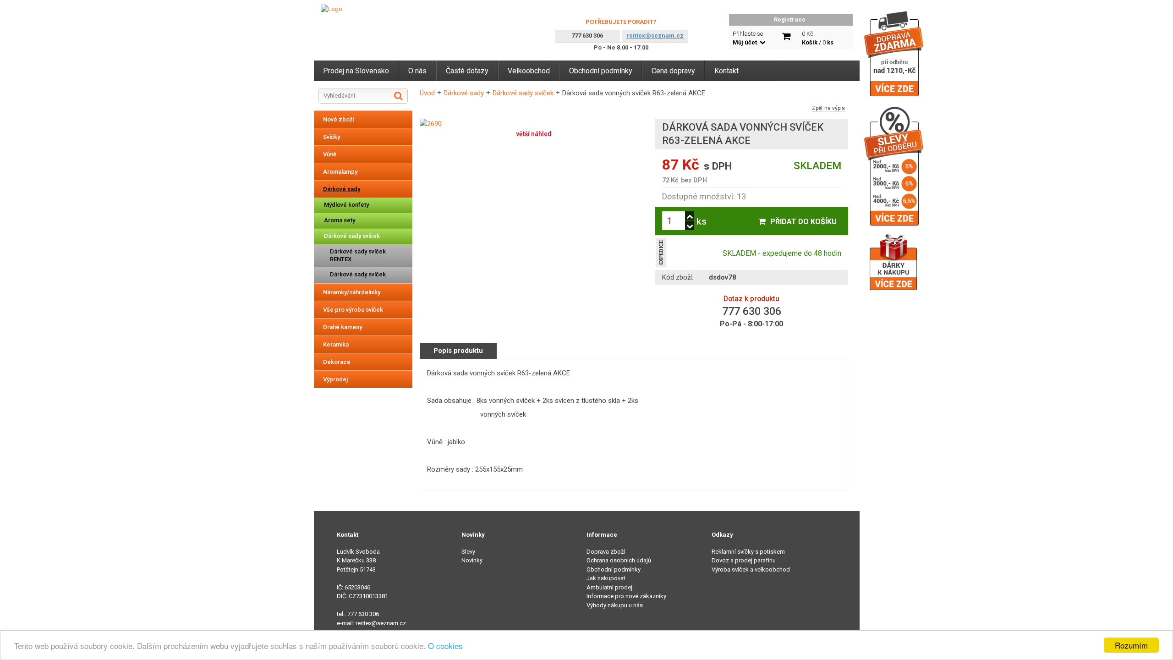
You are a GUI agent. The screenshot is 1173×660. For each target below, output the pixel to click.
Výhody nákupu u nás (614, 605)
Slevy (468, 551)
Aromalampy (340, 171)
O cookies (445, 645)
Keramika (336, 344)
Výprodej (335, 379)
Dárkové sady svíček (352, 235)
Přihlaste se (748, 38)
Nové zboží (338, 119)
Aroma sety (339, 220)
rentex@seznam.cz (655, 35)
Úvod (427, 93)
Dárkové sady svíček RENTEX (358, 255)
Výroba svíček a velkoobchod (751, 569)
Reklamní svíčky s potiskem (748, 551)
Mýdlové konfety (346, 204)
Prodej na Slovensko (356, 70)
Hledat (398, 95)
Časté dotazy (467, 70)
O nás (417, 70)
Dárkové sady (341, 189)
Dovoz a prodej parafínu (744, 560)
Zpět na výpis (828, 108)
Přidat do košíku (803, 221)
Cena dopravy (673, 70)
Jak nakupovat (605, 578)
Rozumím (1131, 645)
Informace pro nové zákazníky (626, 596)
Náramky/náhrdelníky (351, 292)
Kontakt (726, 70)
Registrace (790, 19)
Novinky (471, 560)
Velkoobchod (529, 70)
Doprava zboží (605, 551)
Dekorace (337, 361)
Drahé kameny (342, 327)
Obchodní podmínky (600, 70)
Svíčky (331, 136)
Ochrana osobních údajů (618, 560)
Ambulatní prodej (609, 587)
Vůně (329, 154)
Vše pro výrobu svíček (353, 309)
